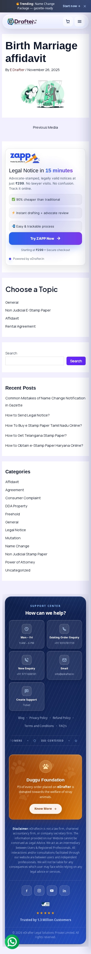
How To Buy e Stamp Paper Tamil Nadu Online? (43, 425)
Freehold (12, 513)
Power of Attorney (20, 562)
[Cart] (68, 21)
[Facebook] (27, 890)
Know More (43, 809)
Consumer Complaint (23, 497)
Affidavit (12, 318)
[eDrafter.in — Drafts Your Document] (22, 21)
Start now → (71, 6)
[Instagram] (39, 890)
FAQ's (63, 726)
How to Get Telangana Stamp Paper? (36, 435)
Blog (21, 718)
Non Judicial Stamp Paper (26, 553)
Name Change (17, 545)
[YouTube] (52, 890)
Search (11, 353)
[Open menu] (79, 21)
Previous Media (45, 127)
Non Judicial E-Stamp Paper (28, 310)
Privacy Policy (38, 718)
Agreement (14, 489)
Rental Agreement (20, 326)
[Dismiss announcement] (84, 6)
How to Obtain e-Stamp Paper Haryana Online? (44, 445)
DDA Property (16, 505)
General (11, 302)
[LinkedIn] (64, 890)
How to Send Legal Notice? (27, 415)
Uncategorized (17, 570)
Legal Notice (15, 529)
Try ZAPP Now (45, 238)
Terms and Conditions (39, 726)
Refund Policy (62, 718)
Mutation (13, 537)
